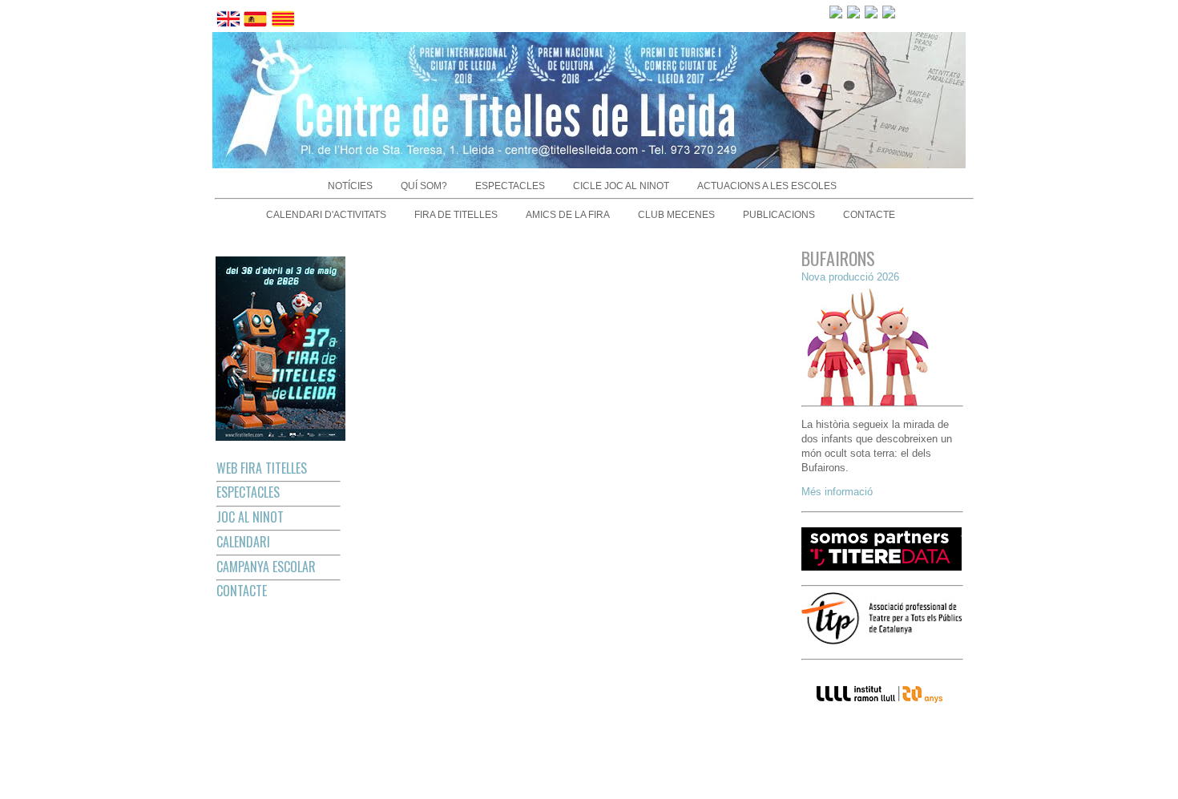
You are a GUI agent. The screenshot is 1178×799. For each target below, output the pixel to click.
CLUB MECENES (676, 214)
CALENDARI (243, 541)
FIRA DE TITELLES (456, 214)
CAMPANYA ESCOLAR (266, 566)
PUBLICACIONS (779, 214)
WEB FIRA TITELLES (261, 468)
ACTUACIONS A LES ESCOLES (767, 186)
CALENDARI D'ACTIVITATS (326, 214)
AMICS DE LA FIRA (568, 214)
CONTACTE (869, 214)
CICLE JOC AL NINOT (621, 186)
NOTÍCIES (350, 186)
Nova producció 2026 (850, 277)
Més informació (837, 492)
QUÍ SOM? (424, 186)
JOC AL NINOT (250, 517)
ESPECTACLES (510, 186)
